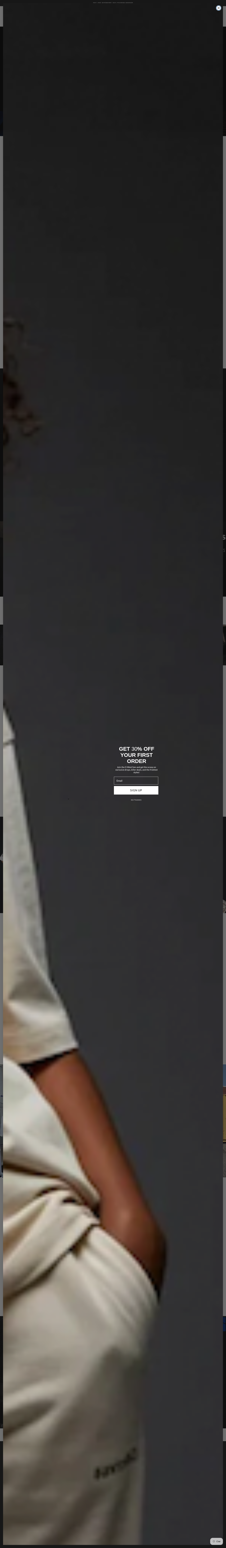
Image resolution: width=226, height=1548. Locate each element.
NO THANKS (136, 800)
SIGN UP (136, 790)
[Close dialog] (218, 8)
